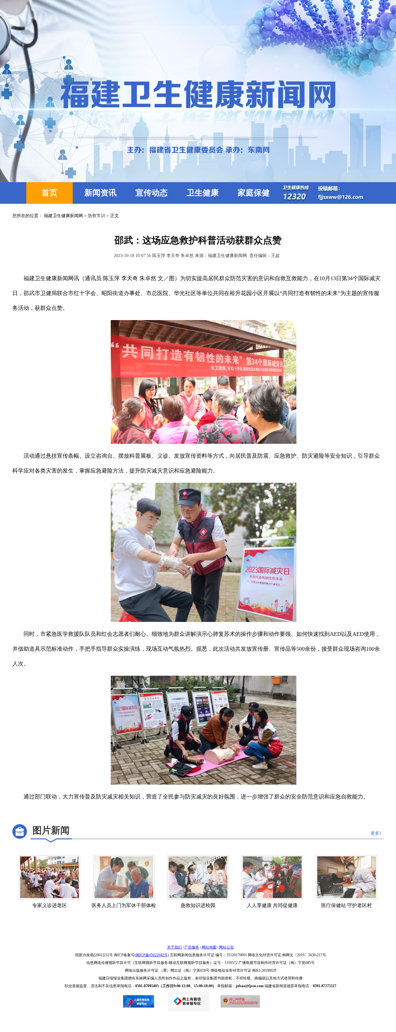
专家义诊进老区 (49, 905)
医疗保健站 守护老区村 (346, 905)
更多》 (377, 833)
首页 (49, 192)
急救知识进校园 (198, 905)
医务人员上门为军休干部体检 (124, 905)
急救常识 (96, 215)
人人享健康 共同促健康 (272, 905)
